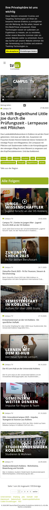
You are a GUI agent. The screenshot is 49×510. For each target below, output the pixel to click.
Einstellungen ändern (28, 51)
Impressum (5, 499)
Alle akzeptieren (12, 51)
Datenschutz (16, 499)
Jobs (23, 497)
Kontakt (30, 497)
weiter (35, 491)
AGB (36, 497)
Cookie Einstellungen (9, 501)
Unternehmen (6, 497)
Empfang (16, 497)
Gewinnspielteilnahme (31, 499)
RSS (19, 501)
